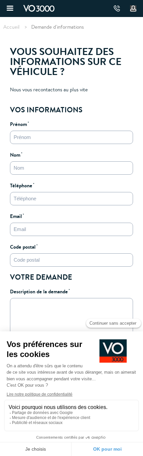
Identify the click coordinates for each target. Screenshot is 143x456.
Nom (15, 154)
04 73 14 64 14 (117, 8)
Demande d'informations (57, 27)
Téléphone (21, 185)
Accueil (11, 27)
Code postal (23, 246)
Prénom (18, 124)
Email (16, 216)
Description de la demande (39, 291)
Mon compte (133, 8)
